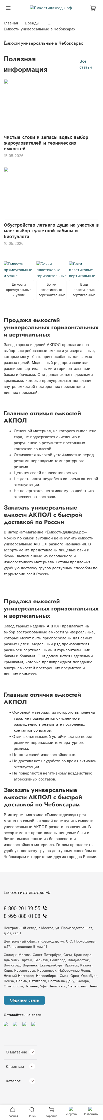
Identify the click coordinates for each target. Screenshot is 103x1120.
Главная (11, 23)
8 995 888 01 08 (22, 916)
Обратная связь (24, 1000)
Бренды (32, 23)
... (50, 23)
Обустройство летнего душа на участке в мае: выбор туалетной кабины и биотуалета (51, 231)
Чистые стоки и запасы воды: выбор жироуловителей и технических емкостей (46, 143)
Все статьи (86, 64)
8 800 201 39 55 (22, 908)
